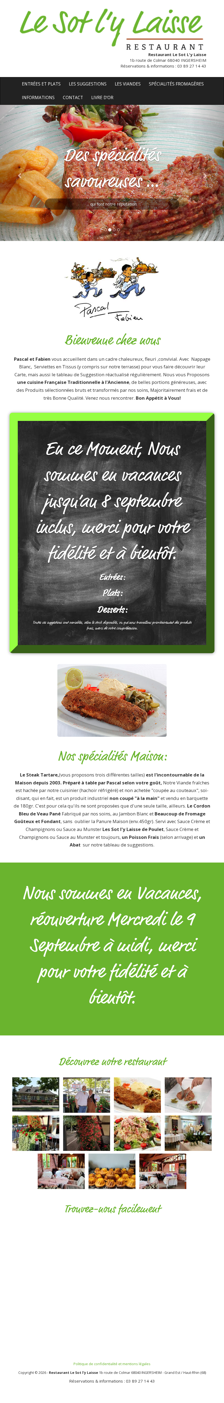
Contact (73, 97)
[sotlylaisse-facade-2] (35, 1094)
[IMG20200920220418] (86, 1132)
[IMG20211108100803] (112, 1170)
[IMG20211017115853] (162, 1170)
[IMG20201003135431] (86, 1094)
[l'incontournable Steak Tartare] (188, 1094)
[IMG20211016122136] (188, 1132)
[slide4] (137, 1132)
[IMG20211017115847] (61, 1170)
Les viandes (128, 84)
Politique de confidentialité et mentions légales (112, 1363)
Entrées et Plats (41, 84)
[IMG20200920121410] (35, 1132)
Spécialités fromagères (176, 84)
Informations (38, 97)
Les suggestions (88, 84)
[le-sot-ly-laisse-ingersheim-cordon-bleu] (137, 1094)
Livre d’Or (102, 97)
